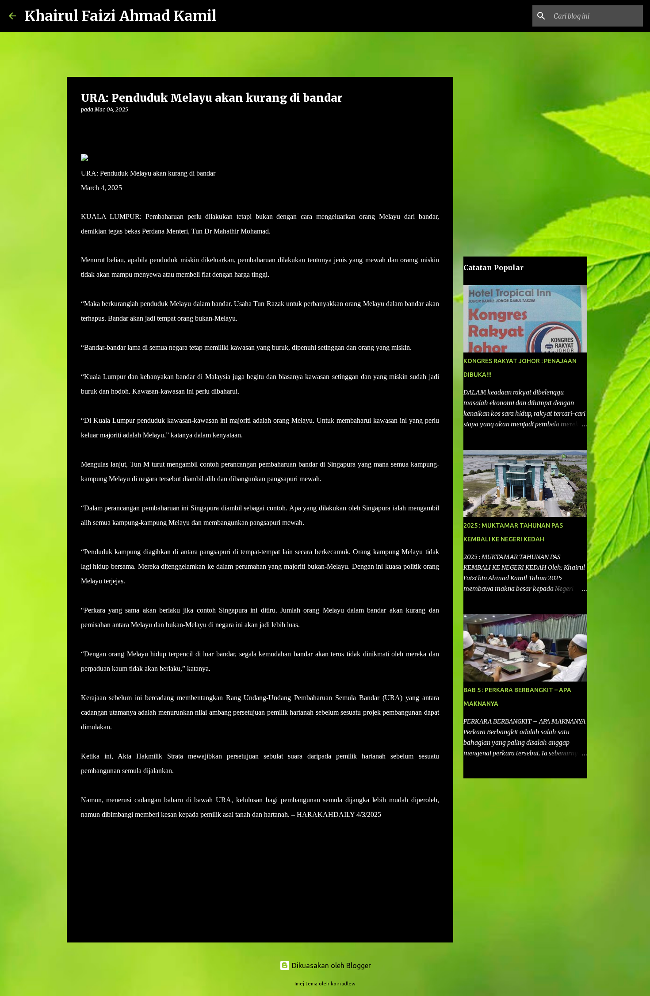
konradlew (343, 983)
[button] (86, 128)
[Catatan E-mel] (86, 830)
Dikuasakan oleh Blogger (330, 965)
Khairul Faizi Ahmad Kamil (121, 16)
